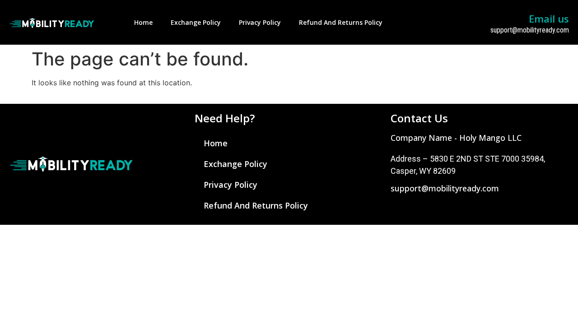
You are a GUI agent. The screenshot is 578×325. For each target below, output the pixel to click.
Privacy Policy (260, 22)
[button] (456, 138)
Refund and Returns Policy (340, 22)
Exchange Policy (196, 22)
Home (143, 22)
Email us (549, 18)
